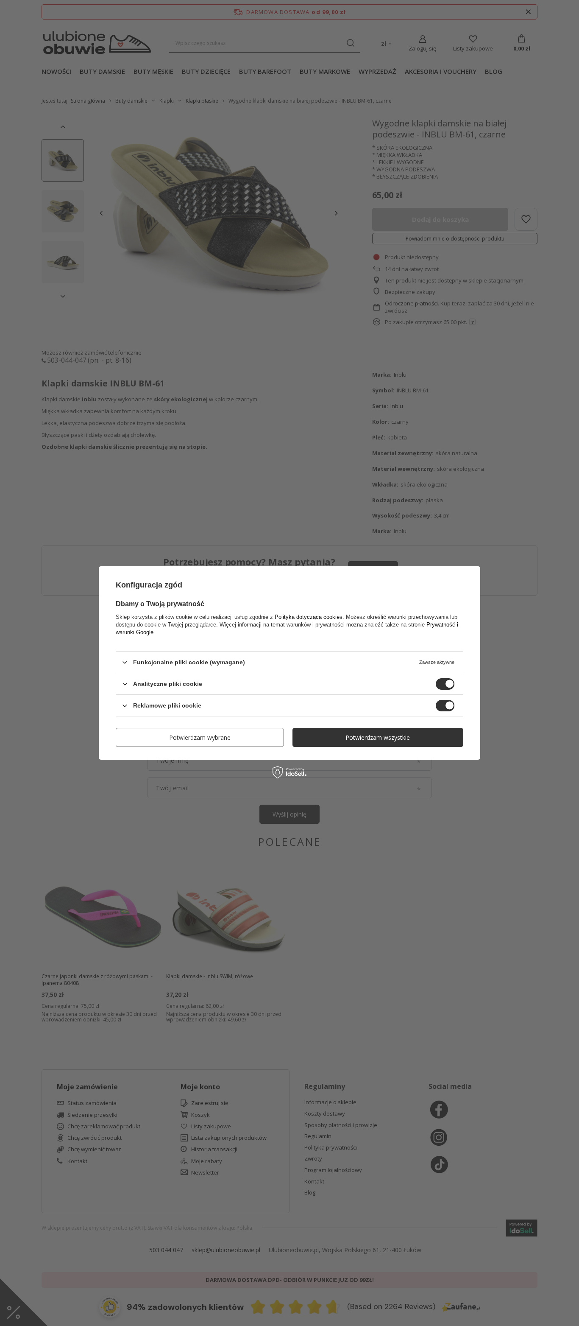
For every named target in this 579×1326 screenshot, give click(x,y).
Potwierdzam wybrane (200, 737)
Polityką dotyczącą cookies (308, 617)
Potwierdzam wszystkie (377, 737)
